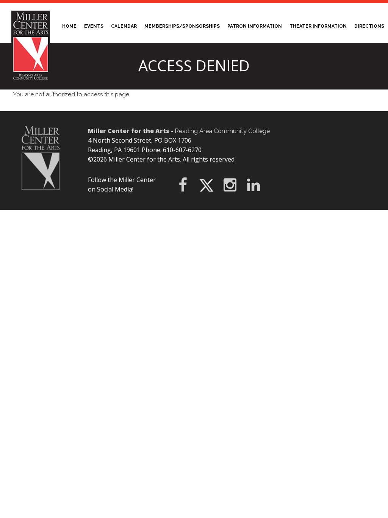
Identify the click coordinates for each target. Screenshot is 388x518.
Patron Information (256, 24)
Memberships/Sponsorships (182, 26)
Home (71, 24)
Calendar (124, 26)
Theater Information (318, 26)
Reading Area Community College (222, 131)
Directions (369, 26)
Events (93, 26)
